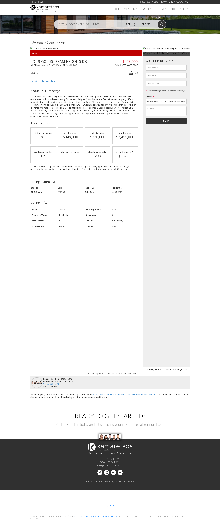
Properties (129, 9)
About (183, 9)
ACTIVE (154, 17)
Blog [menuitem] (173, 9)
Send (166, 120)
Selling (160, 9)
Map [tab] (54, 81)
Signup (33, 2)
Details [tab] (34, 81)
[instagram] (106, 472)
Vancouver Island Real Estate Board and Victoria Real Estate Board (124, 394)
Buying (146, 9)
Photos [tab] (45, 81)
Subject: (149, 96)
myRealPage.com (114, 506)
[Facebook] (99, 472)
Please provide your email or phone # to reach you (166, 90)
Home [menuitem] (117, 9)
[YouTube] (120, 472)
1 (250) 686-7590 (51, 384)
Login (42, 2)
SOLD (164, 17)
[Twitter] (113, 472)
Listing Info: (38, 202)
